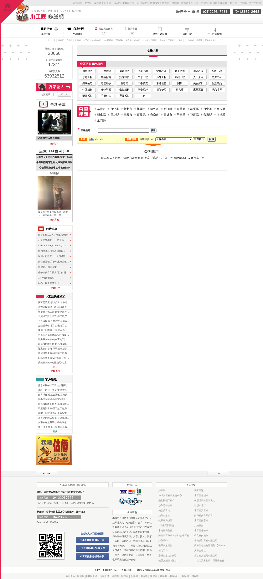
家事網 (107, 3)
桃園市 (141, 108)
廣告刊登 (187, 34)
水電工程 (87, 77)
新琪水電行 (200, 505)
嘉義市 (128, 114)
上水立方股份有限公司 (205, 555)
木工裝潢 (180, 71)
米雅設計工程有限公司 (205, 540)
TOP (217, 473)
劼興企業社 (164, 515)
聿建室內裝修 (165, 530)
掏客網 (234, 3)
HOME (46, 473)
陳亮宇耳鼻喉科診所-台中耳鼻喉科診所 (175, 535)
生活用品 (217, 83)
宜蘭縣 (181, 108)
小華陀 (243, 3)
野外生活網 (255, 3)
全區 (91, 139)
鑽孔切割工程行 (166, 500)
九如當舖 (199, 525)
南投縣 (221, 108)
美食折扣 (198, 83)
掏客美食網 (164, 510)
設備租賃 (124, 77)
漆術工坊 (163, 550)
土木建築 (106, 71)
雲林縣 (114, 114)
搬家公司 (87, 83)
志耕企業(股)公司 (167, 555)
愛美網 (204, 3)
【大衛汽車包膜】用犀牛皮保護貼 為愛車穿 (210, 560)
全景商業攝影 (165, 545)
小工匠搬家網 (201, 520)
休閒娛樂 (87, 89)
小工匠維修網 (201, 530)
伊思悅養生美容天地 (204, 500)
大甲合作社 (200, 550)
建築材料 (106, 77)
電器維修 (106, 83)
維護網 (115, 576)
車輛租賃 (161, 83)
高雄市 (167, 114)
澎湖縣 (221, 114)
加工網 (117, 3)
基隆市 (101, 108)
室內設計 (161, 71)
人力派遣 (198, 77)
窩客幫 (88, 3)
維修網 (184, 3)
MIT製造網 (128, 3)
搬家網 (165, 3)
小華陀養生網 (165, 505)
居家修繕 (124, 71)
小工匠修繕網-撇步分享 (92, 540)
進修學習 (106, 89)
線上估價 (46, 31)
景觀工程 (180, 77)
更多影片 (54, 143)
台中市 (207, 108)
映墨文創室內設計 (167, 560)
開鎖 (179, 83)
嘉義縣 (141, 114)
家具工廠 (198, 89)
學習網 (194, 3)
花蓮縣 (194, 114)
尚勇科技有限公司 (203, 515)
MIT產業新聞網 (166, 525)
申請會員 (79, 31)
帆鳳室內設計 (165, 520)
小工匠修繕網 (201, 495)
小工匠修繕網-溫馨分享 (92, 556)
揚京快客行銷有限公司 (152, 570)
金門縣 (101, 120)
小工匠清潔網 (201, 510)
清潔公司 (217, 77)
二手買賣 (143, 83)
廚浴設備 (198, 71)
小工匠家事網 (215, 34)
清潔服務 (154, 3)
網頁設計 (174, 576)
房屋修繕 (87, 71)
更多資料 (55, 371)
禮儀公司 (161, 89)
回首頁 (12, 11)
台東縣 (207, 114)
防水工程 (143, 77)
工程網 (97, 3)
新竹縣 (167, 108)
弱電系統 (87, 95)
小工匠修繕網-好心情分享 (92, 548)
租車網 (175, 3)
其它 (142, 95)
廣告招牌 (143, 89)
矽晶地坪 (217, 89)
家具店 (179, 89)
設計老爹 (77, 3)
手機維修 (106, 95)
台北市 (114, 108)
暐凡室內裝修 (201, 535)
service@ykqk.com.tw (82, 503)
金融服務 (124, 89)
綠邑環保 (163, 540)
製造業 (124, 83)
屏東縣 (181, 114)
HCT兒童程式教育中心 (170, 495)
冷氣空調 (143, 71)
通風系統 (124, 95)
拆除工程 (217, 71)
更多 (55, 367)
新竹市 (154, 108)
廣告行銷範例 (160, 34)
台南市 (154, 114)
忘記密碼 (45, 94)
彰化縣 (101, 114)
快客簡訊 (199, 490)
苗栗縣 (194, 108)
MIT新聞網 (142, 3)
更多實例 (54, 219)
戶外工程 (161, 77)
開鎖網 (213, 3)
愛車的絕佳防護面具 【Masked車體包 (210, 545)
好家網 (223, 3)
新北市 (128, 108)
